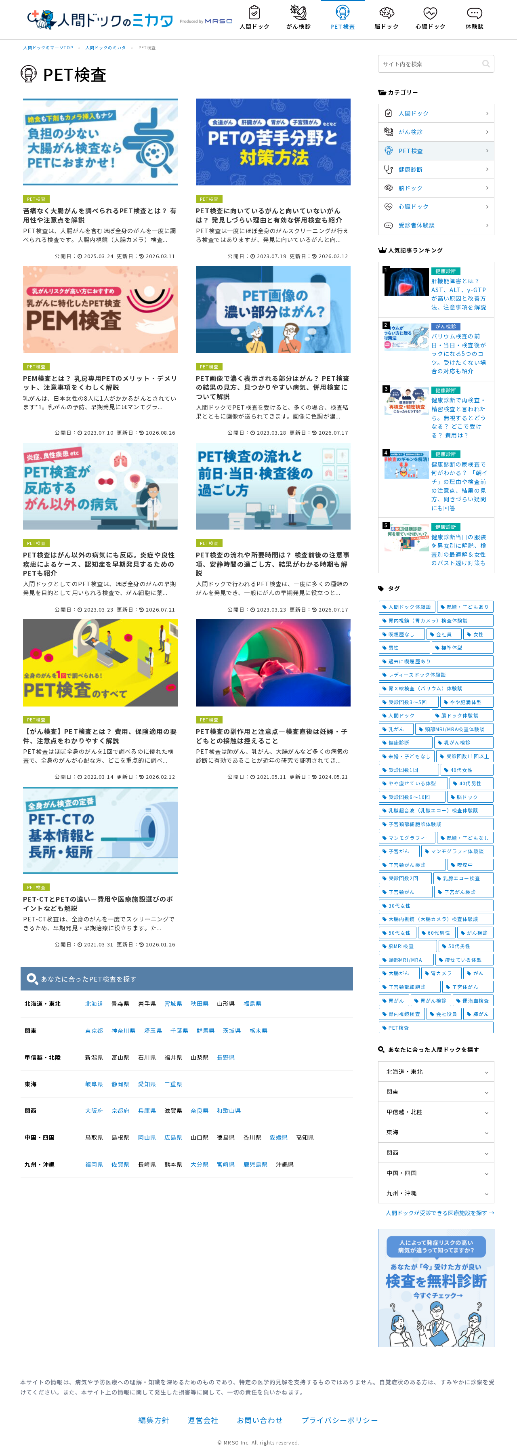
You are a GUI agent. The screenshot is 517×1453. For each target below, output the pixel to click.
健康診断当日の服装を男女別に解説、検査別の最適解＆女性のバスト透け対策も (458, 550)
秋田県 (200, 1003)
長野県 (226, 1057)
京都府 (120, 1110)
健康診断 (411, 169)
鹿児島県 (256, 1164)
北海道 (94, 1003)
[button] (486, 63)
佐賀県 (120, 1164)
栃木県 (259, 1030)
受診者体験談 (417, 225)
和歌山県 (229, 1110)
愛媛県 (279, 1137)
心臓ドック (414, 206)
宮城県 (173, 1003)
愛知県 (147, 1084)
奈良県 (200, 1110)
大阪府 (94, 1110)
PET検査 (411, 151)
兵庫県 (147, 1110)
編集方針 (154, 1420)
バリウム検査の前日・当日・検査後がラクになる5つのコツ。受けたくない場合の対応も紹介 (458, 353)
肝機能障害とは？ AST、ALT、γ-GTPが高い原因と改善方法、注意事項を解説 (458, 294)
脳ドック (411, 188)
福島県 (253, 1003)
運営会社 (203, 1420)
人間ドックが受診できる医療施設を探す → (440, 1213)
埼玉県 (153, 1030)
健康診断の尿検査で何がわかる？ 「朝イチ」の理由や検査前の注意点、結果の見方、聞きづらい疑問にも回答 (459, 486)
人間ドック (414, 113)
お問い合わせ (260, 1420)
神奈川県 (123, 1030)
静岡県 (120, 1084)
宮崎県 (226, 1164)
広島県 (173, 1137)
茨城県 (232, 1030)
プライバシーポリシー (339, 1420)
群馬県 (206, 1030)
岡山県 (147, 1137)
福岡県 (94, 1164)
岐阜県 (94, 1084)
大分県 (200, 1164)
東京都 (94, 1030)
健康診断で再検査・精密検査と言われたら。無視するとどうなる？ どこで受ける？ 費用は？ (458, 417)
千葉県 (179, 1030)
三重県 (173, 1084)
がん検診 (411, 132)
